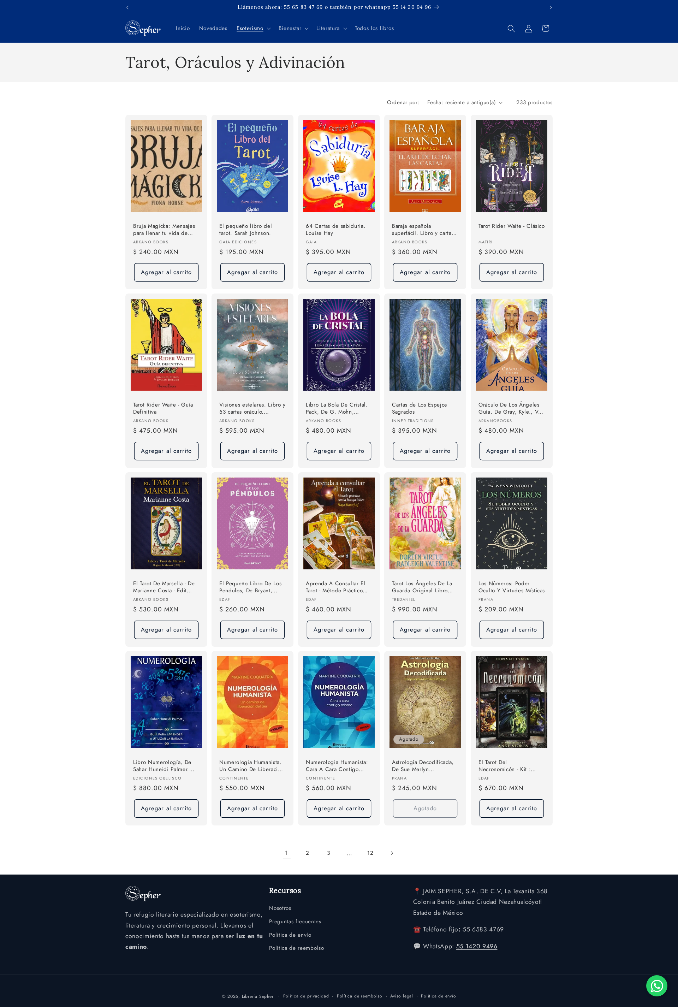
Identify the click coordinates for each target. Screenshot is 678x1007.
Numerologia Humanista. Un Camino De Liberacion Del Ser (251, 766)
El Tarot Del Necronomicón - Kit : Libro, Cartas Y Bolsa (504, 766)
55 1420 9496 (477, 946)
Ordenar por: (403, 102)
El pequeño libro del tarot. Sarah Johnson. (245, 230)
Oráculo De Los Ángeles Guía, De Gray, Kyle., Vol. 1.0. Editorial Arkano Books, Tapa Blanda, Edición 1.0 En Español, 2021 (511, 408)
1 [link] (286, 853)
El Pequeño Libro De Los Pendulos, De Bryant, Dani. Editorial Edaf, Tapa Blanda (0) (251, 587)
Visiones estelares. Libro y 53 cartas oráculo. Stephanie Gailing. (252, 408)
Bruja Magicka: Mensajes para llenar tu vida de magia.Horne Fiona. (164, 230)
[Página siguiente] (391, 853)
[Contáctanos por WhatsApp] (656, 985)
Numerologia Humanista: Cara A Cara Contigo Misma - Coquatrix (337, 766)
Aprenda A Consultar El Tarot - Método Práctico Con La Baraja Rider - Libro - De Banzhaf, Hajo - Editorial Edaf (338, 587)
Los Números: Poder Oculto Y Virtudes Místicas (511, 587)
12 (370, 853)
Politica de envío (290, 935)
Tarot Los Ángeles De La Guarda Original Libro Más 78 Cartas (422, 587)
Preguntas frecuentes (295, 921)
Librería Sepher (258, 996)
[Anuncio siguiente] (551, 7)
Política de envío (438, 996)
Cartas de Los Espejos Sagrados (419, 408)
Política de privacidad (306, 996)
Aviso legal (401, 996)
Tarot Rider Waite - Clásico (511, 226)
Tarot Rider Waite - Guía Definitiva (163, 408)
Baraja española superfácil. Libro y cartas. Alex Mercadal (424, 230)
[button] (253, 28)
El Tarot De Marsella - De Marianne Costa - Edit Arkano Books (164, 587)
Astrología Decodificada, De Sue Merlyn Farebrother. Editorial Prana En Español (423, 766)
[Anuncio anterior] (127, 7)
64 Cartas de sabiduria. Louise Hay (335, 230)
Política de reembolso (296, 948)
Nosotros (280, 908)
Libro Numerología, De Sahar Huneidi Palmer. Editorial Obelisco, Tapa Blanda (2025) (163, 766)
